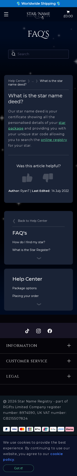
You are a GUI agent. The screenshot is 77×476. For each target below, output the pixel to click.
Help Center (17, 81)
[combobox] (38, 54)
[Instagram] (38, 331)
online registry (54, 140)
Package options (24, 288)
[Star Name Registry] (38, 14)
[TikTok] (27, 331)
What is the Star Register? (31, 250)
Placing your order (25, 296)
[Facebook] (49, 331)
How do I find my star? (28, 242)
